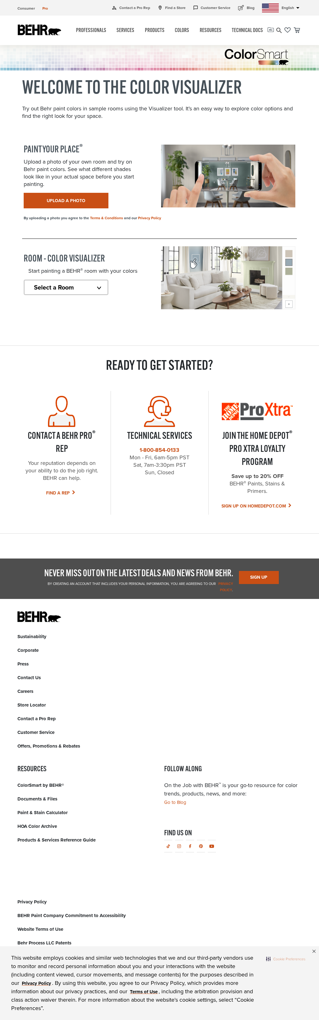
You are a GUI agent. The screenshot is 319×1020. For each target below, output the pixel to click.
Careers (25, 691)
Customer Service (212, 8)
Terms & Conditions (106, 218)
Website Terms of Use (40, 929)
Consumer (26, 8)
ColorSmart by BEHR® (40, 785)
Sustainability (31, 636)
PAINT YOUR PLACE (53, 150)
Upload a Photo (66, 200)
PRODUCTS (154, 31)
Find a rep (58, 493)
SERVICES (125, 31)
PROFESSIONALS (91, 31)
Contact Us (29, 677)
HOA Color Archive (37, 826)
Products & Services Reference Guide (56, 840)
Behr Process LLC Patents (44, 942)
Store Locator (31, 705)
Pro (45, 8)
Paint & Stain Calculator (42, 812)
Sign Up (258, 577)
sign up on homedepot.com (253, 506)
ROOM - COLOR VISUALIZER (64, 259)
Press (23, 664)
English (292, 8)
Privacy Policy (149, 218)
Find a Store (172, 8)
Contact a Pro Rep (131, 8)
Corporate (28, 650)
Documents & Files (37, 798)
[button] (286, 959)
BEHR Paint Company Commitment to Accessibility (71, 915)
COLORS (182, 31)
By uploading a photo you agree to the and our (92, 218)
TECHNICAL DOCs (247, 31)
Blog (246, 8)
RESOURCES (210, 31)
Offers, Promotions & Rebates (48, 746)
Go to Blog (175, 802)
